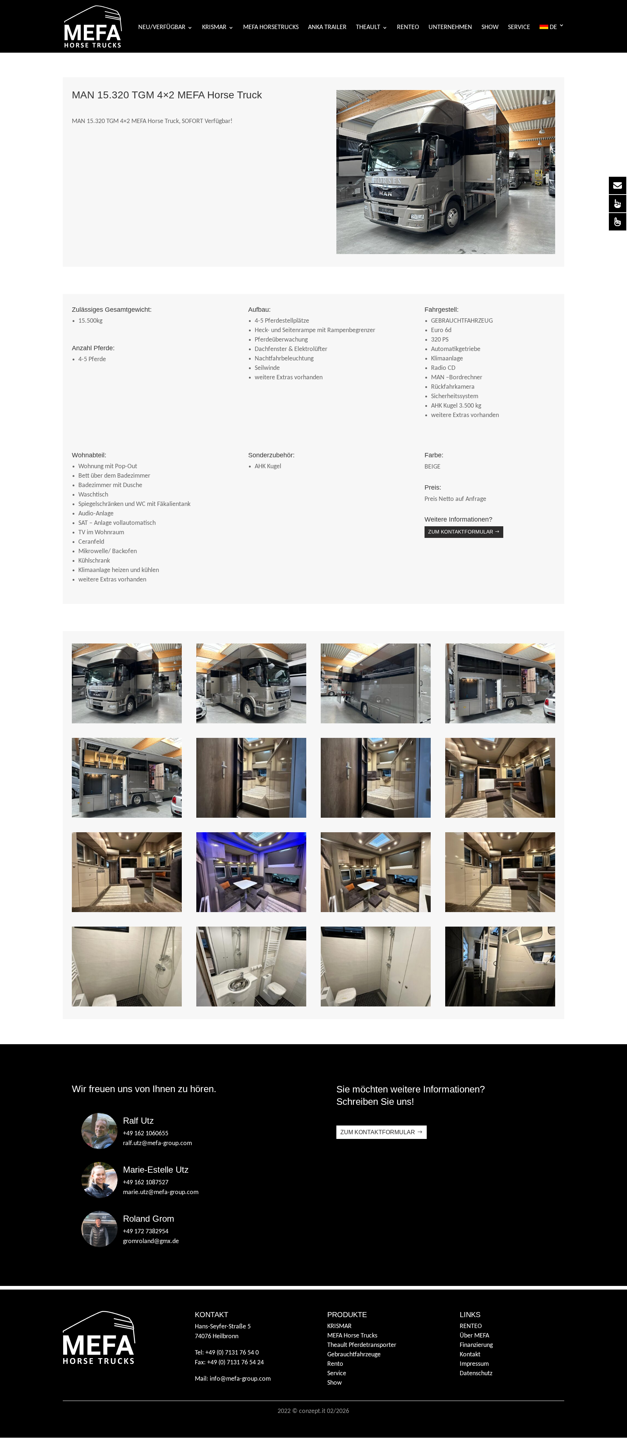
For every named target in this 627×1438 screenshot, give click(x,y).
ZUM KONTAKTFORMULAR (460, 532)
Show (490, 28)
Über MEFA (474, 1335)
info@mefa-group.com (240, 1379)
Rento (335, 1364)
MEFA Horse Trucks (352, 1335)
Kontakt (470, 1354)
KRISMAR (214, 28)
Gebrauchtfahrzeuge (354, 1354)
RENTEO (471, 1326)
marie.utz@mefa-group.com (160, 1192)
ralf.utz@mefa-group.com (157, 1143)
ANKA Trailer (327, 28)
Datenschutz (476, 1373)
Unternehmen (450, 28)
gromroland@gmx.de (151, 1241)
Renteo (408, 28)
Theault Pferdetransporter (361, 1345)
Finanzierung (476, 1345)
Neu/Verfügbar (161, 28)
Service (519, 28)
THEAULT (368, 28)
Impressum (474, 1364)
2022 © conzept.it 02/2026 (313, 1411)
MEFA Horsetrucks (271, 28)
